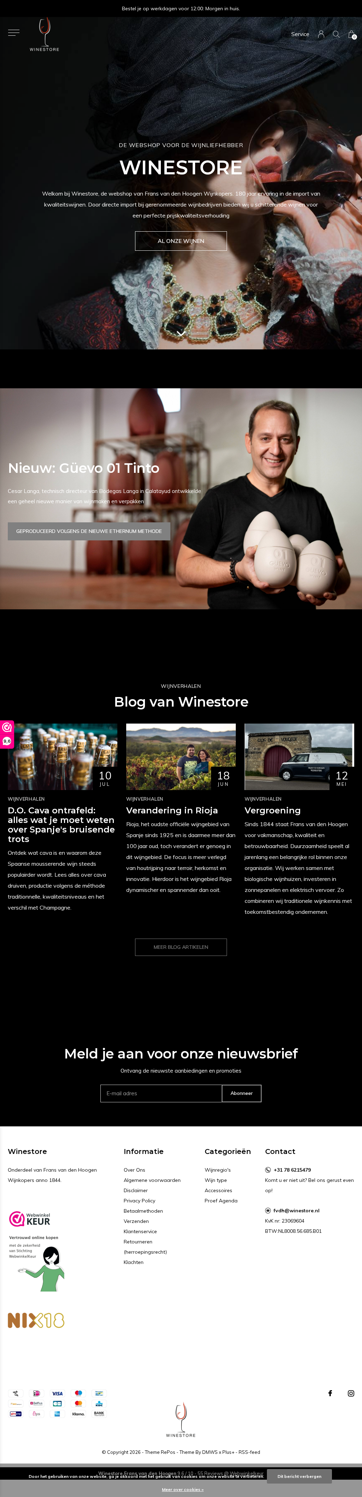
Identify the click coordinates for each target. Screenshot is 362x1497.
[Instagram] (351, 1393)
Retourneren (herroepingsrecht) (145, 1246)
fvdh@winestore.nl (297, 1210)
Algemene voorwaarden (152, 1180)
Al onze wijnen (181, 240)
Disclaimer (136, 1190)
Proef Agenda (221, 1200)
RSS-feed (249, 1452)
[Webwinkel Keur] (36, 1248)
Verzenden (136, 1221)
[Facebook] (330, 1393)
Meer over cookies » (183, 1489)
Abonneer (241, 1093)
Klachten (134, 1262)
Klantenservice (140, 1231)
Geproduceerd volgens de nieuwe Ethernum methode (89, 531)
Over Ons (134, 1170)
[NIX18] (36, 1322)
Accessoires (218, 1190)
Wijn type (216, 1180)
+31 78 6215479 (292, 1170)
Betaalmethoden (143, 1211)
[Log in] (321, 34)
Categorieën (228, 1151)
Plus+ (228, 1452)
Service (300, 34)
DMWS (210, 1452)
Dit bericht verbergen (299, 1476)
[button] (13, 32)
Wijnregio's (218, 1170)
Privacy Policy (139, 1200)
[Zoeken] (336, 34)
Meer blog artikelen (181, 947)
